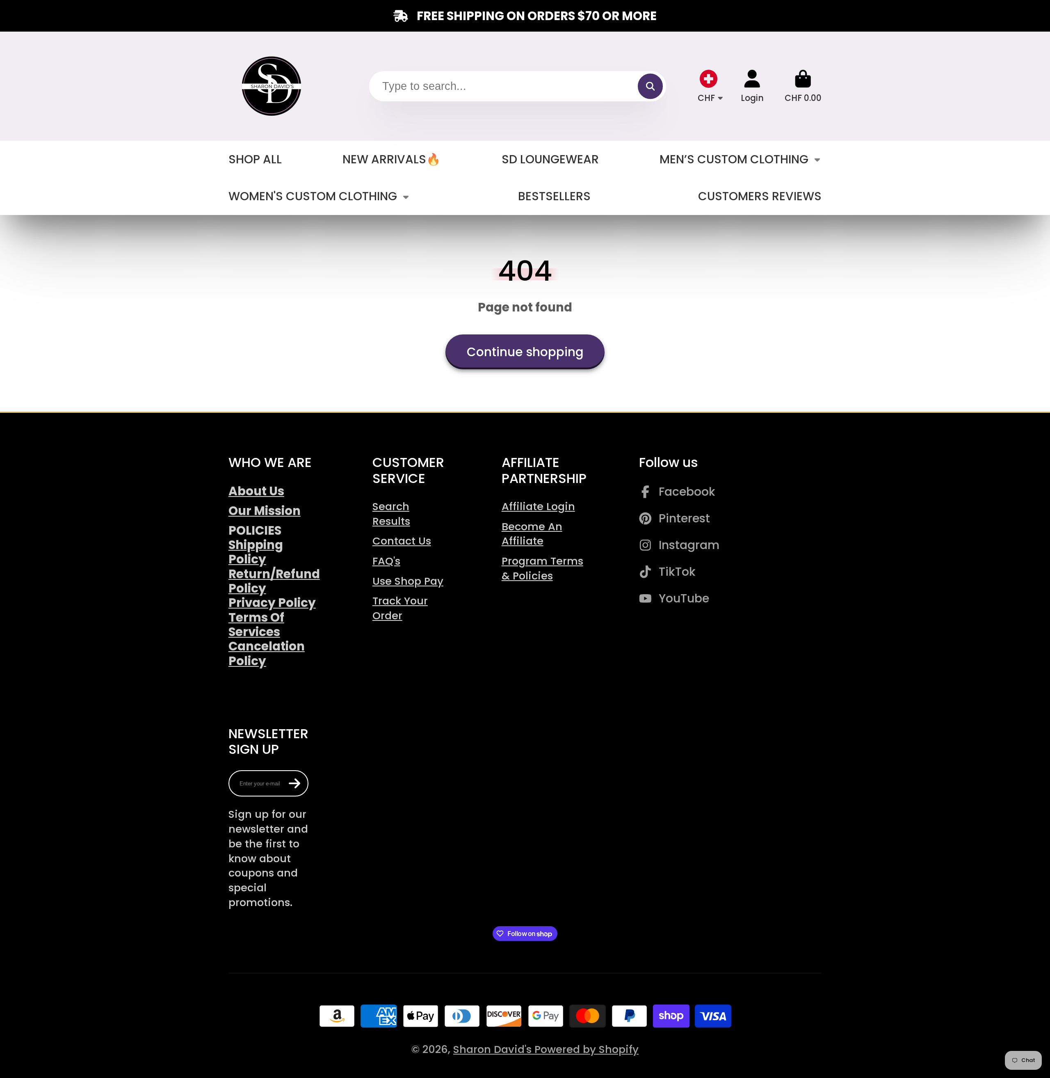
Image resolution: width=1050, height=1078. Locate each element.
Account (752, 86)
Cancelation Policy (266, 653)
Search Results (391, 514)
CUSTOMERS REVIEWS (760, 196)
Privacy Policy (272, 602)
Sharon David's (493, 1049)
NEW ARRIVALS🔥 (391, 159)
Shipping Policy (255, 552)
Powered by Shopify (586, 1049)
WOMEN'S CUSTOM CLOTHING (312, 196)
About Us (256, 491)
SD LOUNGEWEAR (550, 159)
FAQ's (386, 561)
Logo (272, 86)
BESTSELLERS (554, 196)
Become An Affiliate (532, 534)
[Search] (650, 86)
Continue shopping (525, 351)
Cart (803, 86)
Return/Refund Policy (274, 581)
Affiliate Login (538, 506)
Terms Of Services (256, 624)
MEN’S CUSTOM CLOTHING (734, 159)
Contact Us (401, 540)
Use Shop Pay (407, 581)
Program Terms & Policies (542, 568)
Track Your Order (400, 608)
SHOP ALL (255, 159)
